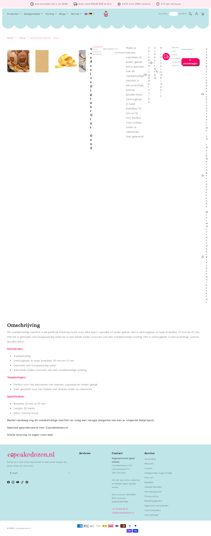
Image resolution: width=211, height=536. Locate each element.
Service (75, 13)
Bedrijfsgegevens (153, 501)
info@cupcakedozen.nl (123, 512)
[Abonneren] (69, 473)
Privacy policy (151, 496)
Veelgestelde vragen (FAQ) (158, 473)
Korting (50, 13)
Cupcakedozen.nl (23, 528)
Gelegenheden (32, 13)
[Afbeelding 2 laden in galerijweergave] (42, 61)
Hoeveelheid (186, 49)
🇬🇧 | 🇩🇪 (88, 13)
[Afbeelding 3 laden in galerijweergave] (66, 61)
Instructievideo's (153, 510)
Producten (13, 13)
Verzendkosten (97, 47)
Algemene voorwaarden (157, 505)
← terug (21, 38)
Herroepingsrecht (153, 491)
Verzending (150, 459)
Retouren (149, 463)
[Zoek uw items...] (190, 14)
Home (10, 38)
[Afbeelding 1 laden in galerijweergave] (18, 61)
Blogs (62, 13)
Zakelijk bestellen (153, 487)
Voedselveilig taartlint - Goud (43, 38)
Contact (148, 468)
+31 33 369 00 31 (120, 509)
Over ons (149, 477)
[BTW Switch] (173, 14)
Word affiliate (151, 515)
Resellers (149, 482)
